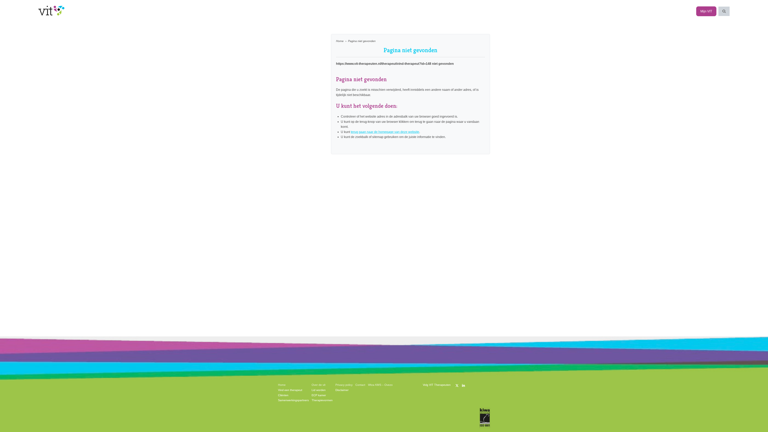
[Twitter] (457, 385)
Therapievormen (322, 400)
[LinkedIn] (463, 385)
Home (340, 41)
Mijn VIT (706, 11)
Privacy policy (344, 384)
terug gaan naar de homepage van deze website (385, 132)
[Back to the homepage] (51, 11)
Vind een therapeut (290, 390)
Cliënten (283, 395)
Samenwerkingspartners (293, 400)
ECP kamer (319, 395)
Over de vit (318, 384)
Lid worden (319, 390)
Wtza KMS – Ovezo (380, 384)
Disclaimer (342, 390)
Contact (360, 384)
